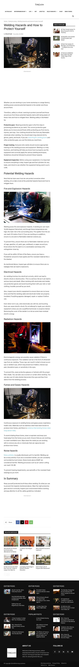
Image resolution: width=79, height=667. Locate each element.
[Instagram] (59, 651)
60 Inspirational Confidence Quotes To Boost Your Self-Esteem (67, 600)
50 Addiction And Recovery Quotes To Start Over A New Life (68, 608)
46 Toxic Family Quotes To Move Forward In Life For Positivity (68, 31)
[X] (22, 522)
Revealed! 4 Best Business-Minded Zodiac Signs (43, 591)
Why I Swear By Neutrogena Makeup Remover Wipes (66, 636)
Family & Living (12, 21)
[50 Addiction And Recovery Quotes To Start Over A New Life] (56, 608)
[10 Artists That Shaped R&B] (27, 541)
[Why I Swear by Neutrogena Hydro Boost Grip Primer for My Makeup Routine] (56, 619)
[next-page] (8, 574)
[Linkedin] (63, 651)
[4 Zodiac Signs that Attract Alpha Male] (32, 608)
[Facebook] (18, 522)
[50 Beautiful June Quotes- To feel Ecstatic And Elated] (56, 38)
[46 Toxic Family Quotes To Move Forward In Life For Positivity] (56, 31)
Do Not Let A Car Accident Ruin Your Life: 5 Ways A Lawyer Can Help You (11, 568)
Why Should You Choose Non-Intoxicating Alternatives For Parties (10, 550)
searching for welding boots (37, 137)
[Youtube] (72, 651)
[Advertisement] (27, 85)
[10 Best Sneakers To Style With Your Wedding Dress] (7, 619)
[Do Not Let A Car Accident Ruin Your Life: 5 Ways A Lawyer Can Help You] (11, 560)
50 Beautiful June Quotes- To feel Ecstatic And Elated (68, 38)
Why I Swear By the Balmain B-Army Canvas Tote (18, 626)
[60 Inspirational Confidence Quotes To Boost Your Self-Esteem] (56, 600)
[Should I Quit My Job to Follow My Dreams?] (7, 591)
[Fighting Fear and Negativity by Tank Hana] (7, 605)
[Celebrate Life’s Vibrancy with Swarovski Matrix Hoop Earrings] (56, 628)
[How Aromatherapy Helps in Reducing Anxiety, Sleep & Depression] (7, 598)
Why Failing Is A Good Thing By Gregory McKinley (42, 626)
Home (5, 21)
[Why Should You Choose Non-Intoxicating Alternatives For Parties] (11, 541)
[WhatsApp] (31, 522)
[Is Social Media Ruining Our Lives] (32, 619)
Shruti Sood (8, 34)
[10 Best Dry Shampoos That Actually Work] (7, 633)
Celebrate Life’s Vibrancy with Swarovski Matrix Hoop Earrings (67, 628)
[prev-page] (5, 574)
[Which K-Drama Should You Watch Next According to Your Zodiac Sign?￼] (32, 599)
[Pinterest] (27, 522)
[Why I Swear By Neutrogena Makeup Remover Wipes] (56, 636)
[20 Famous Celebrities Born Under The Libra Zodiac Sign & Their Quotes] (56, 54)
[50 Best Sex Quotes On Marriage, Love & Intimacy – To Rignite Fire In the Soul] (56, 45)
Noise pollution (9, 455)
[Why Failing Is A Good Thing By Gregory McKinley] (32, 626)
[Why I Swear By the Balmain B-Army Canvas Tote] (7, 626)
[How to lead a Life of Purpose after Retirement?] (43, 560)
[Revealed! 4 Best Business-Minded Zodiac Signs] (32, 591)
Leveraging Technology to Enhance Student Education (27, 568)
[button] (73, 16)
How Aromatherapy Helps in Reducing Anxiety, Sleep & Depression (19, 598)
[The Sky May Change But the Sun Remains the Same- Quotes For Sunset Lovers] (56, 591)
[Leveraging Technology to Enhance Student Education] (27, 560)
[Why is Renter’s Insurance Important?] (43, 541)
